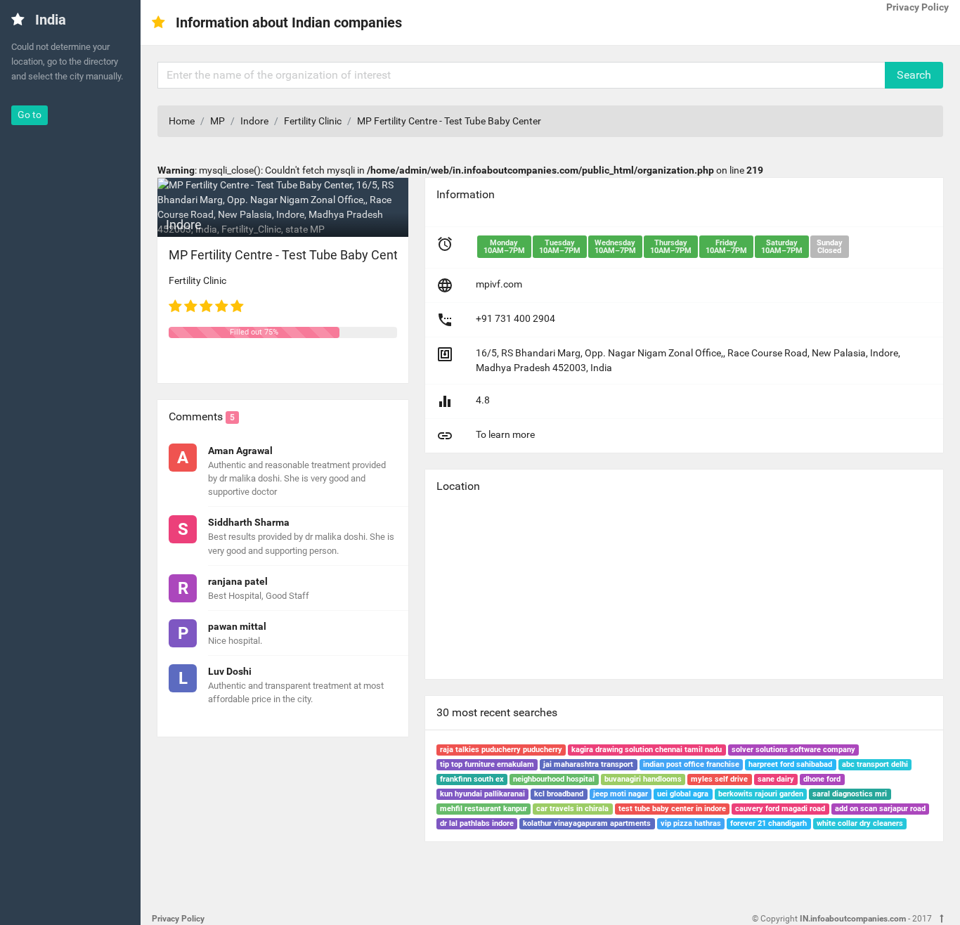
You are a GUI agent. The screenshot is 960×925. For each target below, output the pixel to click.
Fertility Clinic (313, 121)
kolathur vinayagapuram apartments (587, 823)
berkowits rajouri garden (760, 793)
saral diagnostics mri (849, 793)
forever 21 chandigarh (768, 823)
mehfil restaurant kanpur (483, 808)
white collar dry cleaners (860, 823)
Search (914, 75)
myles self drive (719, 779)
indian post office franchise (691, 764)
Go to (29, 114)
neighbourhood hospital (554, 779)
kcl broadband (558, 793)
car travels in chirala (572, 808)
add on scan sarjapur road (880, 808)
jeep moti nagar (620, 793)
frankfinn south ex (472, 779)
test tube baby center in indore (672, 808)
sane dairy (776, 779)
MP (217, 121)
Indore (254, 121)
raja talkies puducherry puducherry (501, 749)
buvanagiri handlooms (643, 779)
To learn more (505, 434)
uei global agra (682, 793)
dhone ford (822, 779)
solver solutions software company (793, 749)
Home (182, 121)
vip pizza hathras (691, 823)
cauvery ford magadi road (780, 808)
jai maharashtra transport (588, 764)
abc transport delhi (875, 764)
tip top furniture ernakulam (487, 764)
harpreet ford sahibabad (790, 764)
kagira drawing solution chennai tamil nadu (646, 749)
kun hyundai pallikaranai (482, 793)
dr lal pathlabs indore (477, 823)
